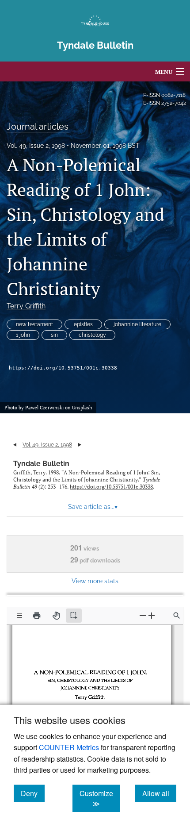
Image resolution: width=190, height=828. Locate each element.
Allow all (159, 793)
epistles (83, 324)
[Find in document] (177, 615)
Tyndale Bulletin (41, 463)
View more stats (95, 581)
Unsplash (82, 407)
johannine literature (137, 324)
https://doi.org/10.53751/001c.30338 (63, 368)
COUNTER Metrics (69, 747)
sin (54, 335)
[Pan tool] (56, 615)
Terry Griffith (26, 306)
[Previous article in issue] (15, 444)
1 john (23, 335)
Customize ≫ (100, 798)
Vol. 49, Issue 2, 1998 (36, 145)
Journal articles (37, 126)
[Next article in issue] (80, 444)
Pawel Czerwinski (44, 407)
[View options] (19, 615)
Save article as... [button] (93, 506)
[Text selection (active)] (74, 615)
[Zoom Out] (142, 615)
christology (92, 335)
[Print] (37, 615)
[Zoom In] (151, 615)
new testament (34, 324)
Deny (33, 793)
